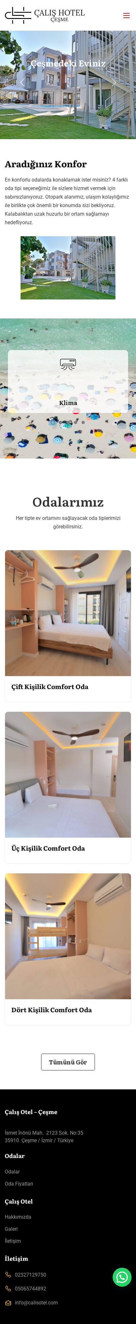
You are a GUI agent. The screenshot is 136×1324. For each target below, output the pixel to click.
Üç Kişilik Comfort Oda (48, 848)
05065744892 (30, 1289)
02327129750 (30, 1275)
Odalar (12, 1172)
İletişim (13, 1241)
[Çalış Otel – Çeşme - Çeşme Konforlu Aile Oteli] (68, 15)
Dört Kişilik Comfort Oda (51, 1009)
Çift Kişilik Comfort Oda (50, 686)
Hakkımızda (18, 1217)
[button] (122, 1277)
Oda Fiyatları (19, 1184)
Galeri (11, 1229)
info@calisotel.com (36, 1303)
